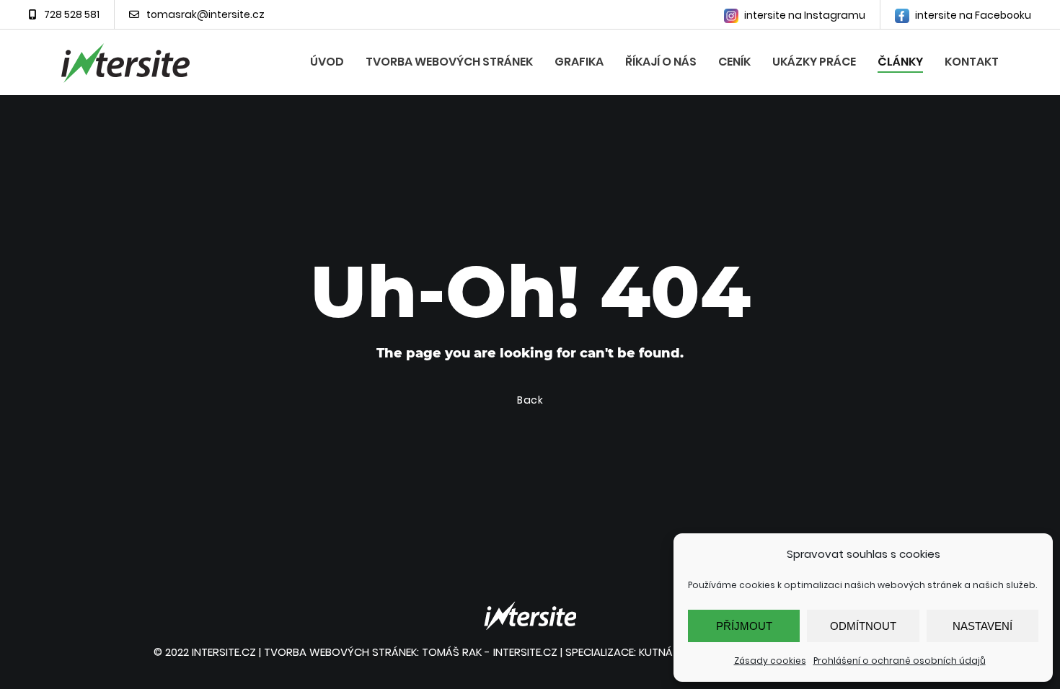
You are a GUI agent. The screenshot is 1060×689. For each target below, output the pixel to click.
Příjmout (744, 626)
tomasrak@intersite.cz (205, 14)
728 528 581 (72, 14)
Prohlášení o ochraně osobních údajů (899, 660)
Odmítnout (863, 626)
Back (530, 400)
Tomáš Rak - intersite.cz (489, 651)
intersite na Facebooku (972, 15)
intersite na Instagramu (803, 15)
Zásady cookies (770, 660)
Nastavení (982, 626)
